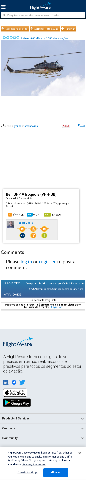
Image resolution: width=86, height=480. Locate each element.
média (7, 126)
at (53, 214)
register (47, 261)
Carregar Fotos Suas (46, 28)
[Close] (79, 453)
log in (26, 261)
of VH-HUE (16, 214)
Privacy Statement (34, 464)
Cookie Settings (28, 472)
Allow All (55, 472)
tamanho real (31, 126)
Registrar (56, 307)
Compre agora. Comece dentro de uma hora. (60, 288)
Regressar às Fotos (16, 28)
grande (17, 126)
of (34, 214)
